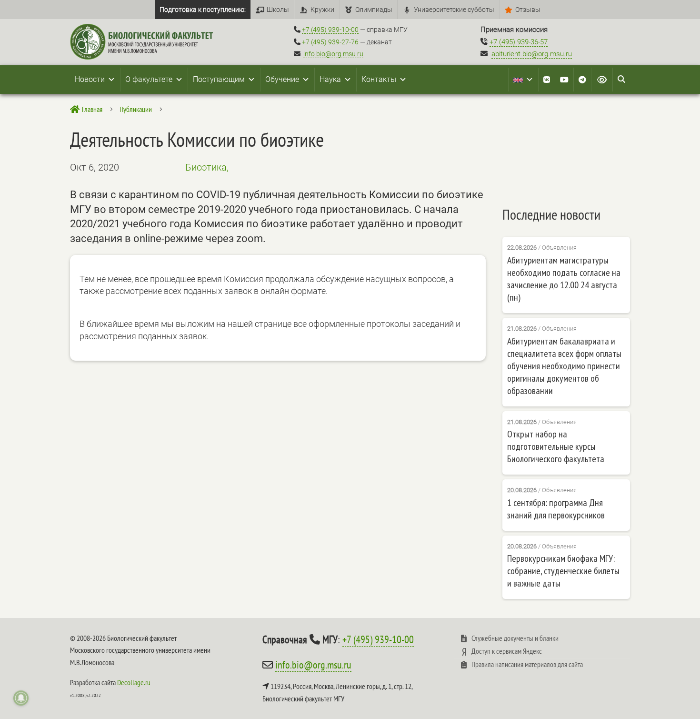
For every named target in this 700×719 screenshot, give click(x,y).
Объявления (559, 247)
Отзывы (527, 9)
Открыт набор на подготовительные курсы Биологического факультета (555, 446)
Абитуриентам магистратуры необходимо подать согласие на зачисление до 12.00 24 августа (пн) (563, 279)
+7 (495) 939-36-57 (519, 42)
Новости (90, 79)
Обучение (282, 79)
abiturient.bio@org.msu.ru (531, 54)
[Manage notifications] (21, 698)
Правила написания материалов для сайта (527, 664)
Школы (278, 9)
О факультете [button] (148, 79)
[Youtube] (564, 79)
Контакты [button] (378, 79)
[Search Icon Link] (621, 79)
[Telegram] (582, 79)
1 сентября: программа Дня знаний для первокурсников (556, 508)
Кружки (322, 9)
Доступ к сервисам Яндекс (506, 651)
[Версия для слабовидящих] (601, 79)
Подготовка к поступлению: (203, 9)
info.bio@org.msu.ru (333, 54)
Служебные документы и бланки (515, 638)
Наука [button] (330, 79)
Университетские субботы (454, 9)
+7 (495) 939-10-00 (330, 29)
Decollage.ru (133, 682)
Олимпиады (373, 9)
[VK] (547, 79)
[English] (523, 79)
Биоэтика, (207, 167)
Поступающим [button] (219, 79)
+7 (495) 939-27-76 (330, 42)
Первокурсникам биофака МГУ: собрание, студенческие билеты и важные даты (563, 570)
